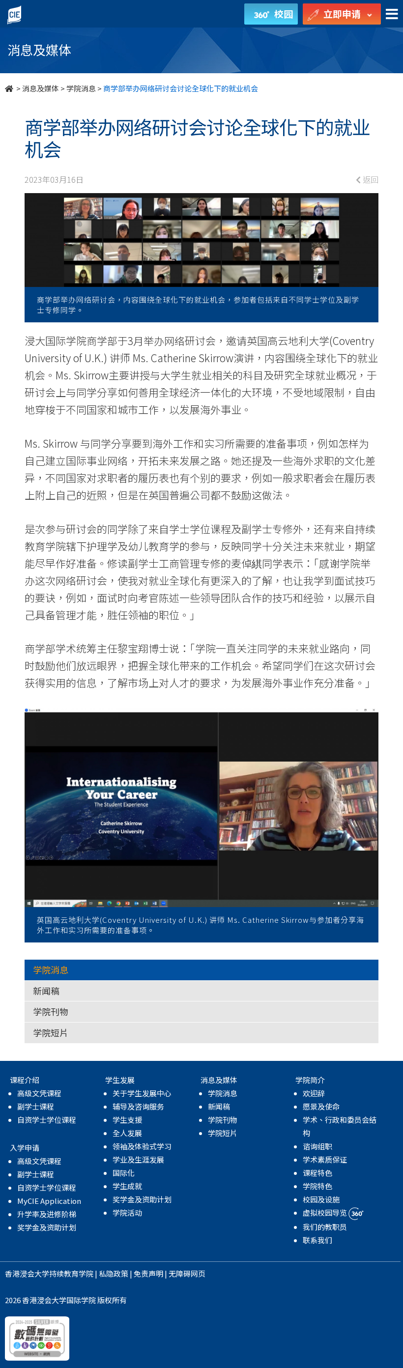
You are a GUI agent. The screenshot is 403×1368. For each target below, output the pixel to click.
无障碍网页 (187, 1273)
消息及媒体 (40, 88)
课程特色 (317, 1173)
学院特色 (317, 1186)
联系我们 (317, 1240)
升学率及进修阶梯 (46, 1214)
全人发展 (127, 1133)
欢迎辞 (314, 1093)
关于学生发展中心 (142, 1093)
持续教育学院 (71, 1273)
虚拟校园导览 (325, 1212)
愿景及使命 (321, 1106)
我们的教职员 (325, 1227)
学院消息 (81, 88)
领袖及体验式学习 (142, 1146)
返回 (369, 179)
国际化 (124, 1173)
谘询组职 (317, 1146)
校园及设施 (321, 1199)
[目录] (392, 14)
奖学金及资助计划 (46, 1227)
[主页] (10, 88)
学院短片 (50, 1032)
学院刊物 (50, 1011)
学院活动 (127, 1212)
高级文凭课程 (39, 1093)
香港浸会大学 (27, 1273)
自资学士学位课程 (46, 1119)
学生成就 (127, 1186)
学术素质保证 (325, 1159)
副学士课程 (35, 1106)
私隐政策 (113, 1273)
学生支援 (127, 1119)
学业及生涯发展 (138, 1159)
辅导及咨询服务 (138, 1106)
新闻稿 (46, 990)
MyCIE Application (49, 1201)
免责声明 (148, 1273)
